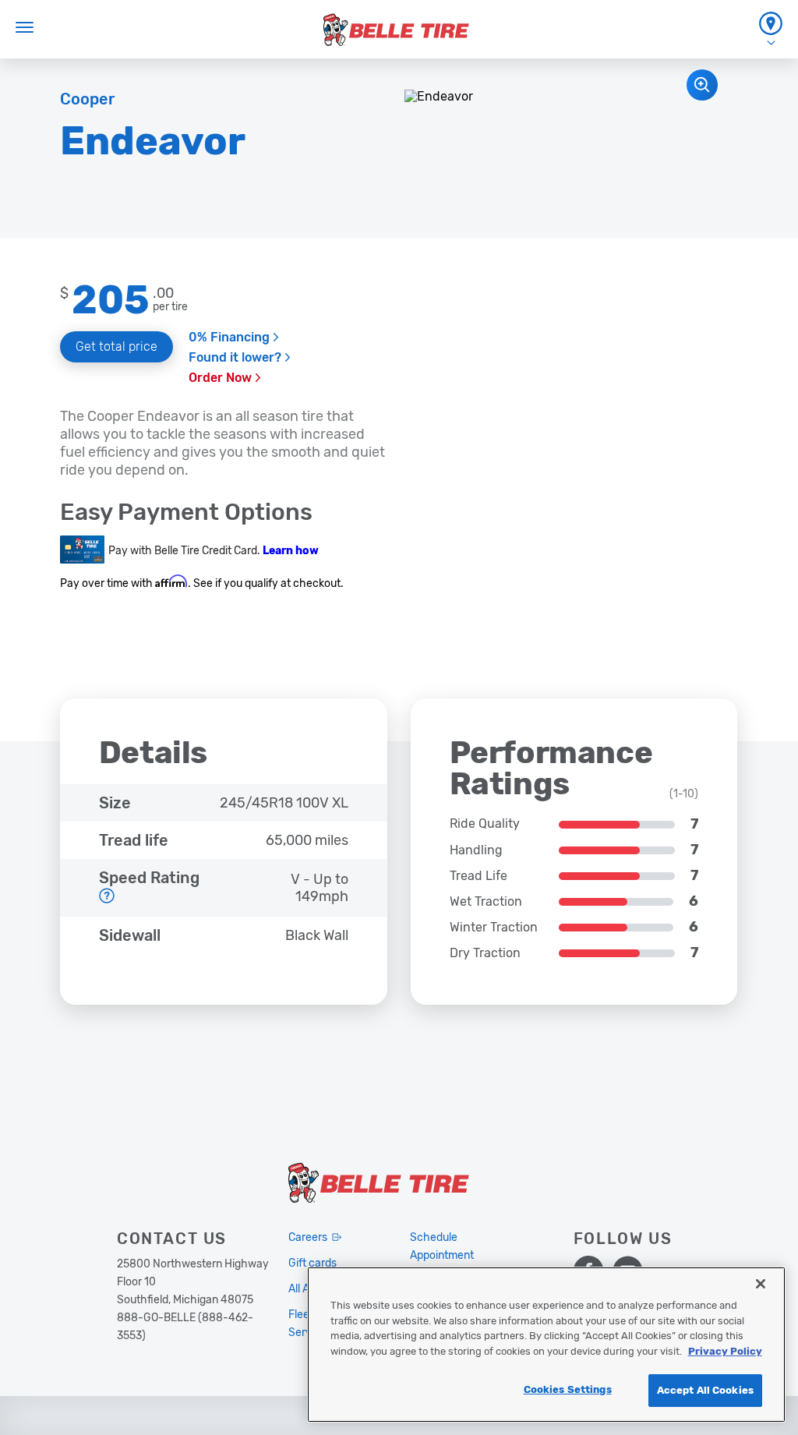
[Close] (760, 1284)
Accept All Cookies (705, 1390)
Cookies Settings (568, 1389)
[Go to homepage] (396, 29)
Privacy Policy (725, 1351)
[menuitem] (770, 29)
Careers (307, 1237)
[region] (546, 1345)
